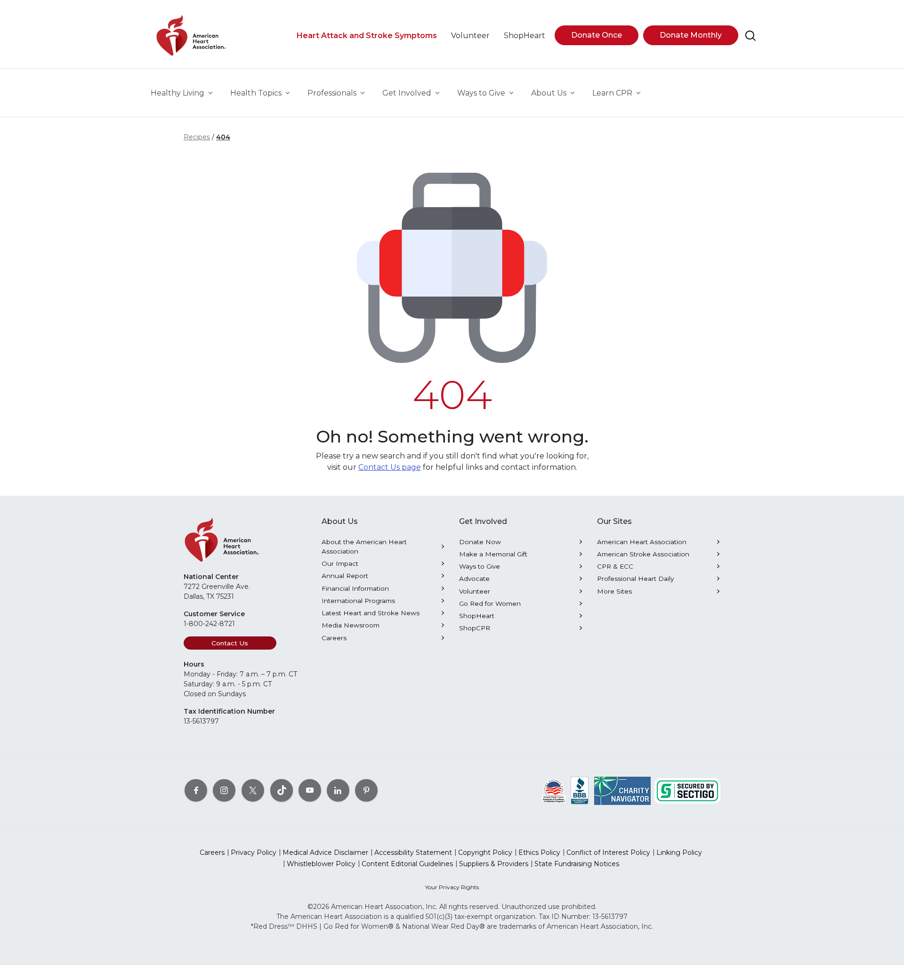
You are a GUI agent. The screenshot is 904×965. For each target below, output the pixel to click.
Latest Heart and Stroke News (371, 613)
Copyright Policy (485, 852)
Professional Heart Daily (635, 578)
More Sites (614, 591)
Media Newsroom (350, 625)
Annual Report (345, 575)
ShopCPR (474, 628)
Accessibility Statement (413, 852)
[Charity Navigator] (622, 790)
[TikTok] (281, 790)
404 (223, 137)
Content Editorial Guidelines (407, 864)
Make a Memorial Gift (493, 554)
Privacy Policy (253, 852)
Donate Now (480, 542)
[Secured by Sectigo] (687, 790)
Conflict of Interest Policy (608, 852)
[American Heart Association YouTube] (310, 790)
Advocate (474, 578)
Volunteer (474, 591)
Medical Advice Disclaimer (325, 852)
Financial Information (355, 588)
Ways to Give (479, 566)
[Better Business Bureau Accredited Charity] (579, 790)
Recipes (197, 137)
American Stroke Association (643, 554)
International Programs (358, 600)
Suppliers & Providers (493, 864)
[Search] (750, 35)
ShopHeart (476, 615)
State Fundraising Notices (576, 864)
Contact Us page (389, 467)
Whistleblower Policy (321, 864)
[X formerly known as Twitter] (253, 790)
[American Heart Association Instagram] (224, 790)
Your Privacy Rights (452, 887)
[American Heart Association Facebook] (196, 790)
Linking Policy (679, 852)
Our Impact (340, 563)
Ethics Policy (539, 852)
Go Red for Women (490, 603)
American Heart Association (641, 542)
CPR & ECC (615, 566)
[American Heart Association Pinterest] (366, 790)
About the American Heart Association (364, 546)
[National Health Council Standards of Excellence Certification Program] (553, 790)
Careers (334, 638)
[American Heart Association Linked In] (338, 790)
